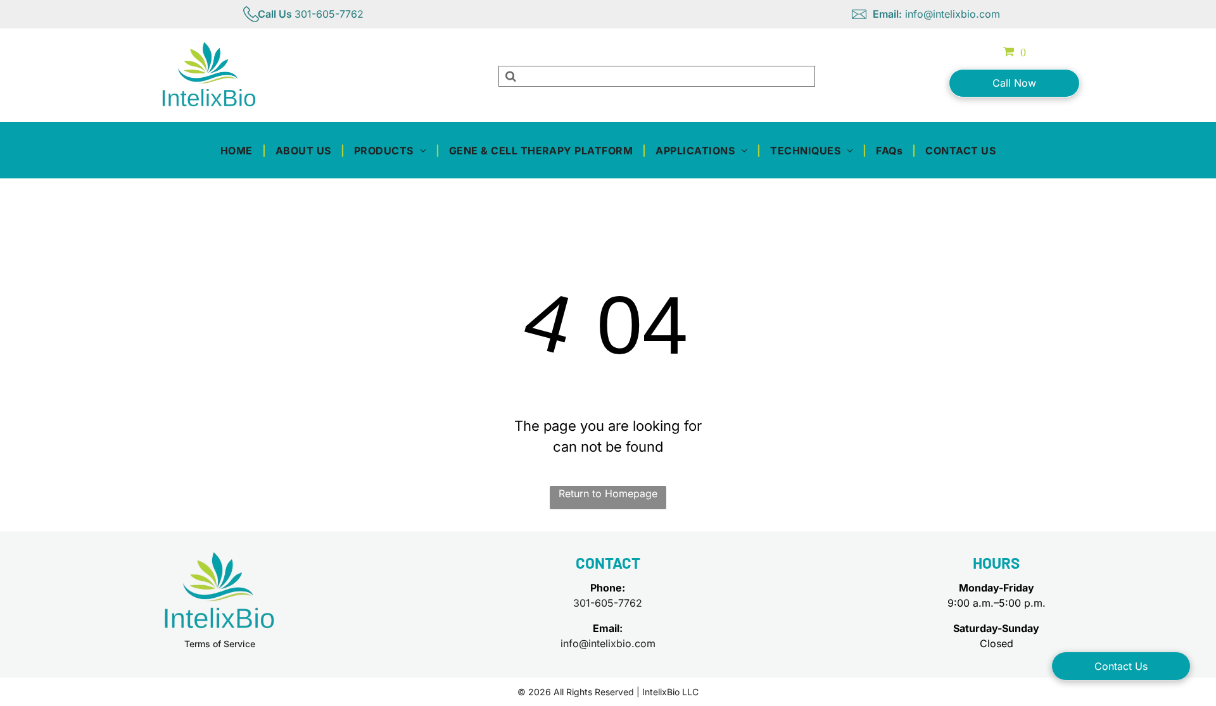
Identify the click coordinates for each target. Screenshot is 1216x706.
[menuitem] (238, 150)
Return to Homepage (608, 493)
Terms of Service (219, 643)
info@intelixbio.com (608, 643)
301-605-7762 (607, 603)
